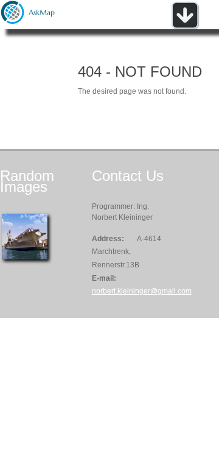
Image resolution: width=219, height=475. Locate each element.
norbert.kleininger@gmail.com (142, 291)
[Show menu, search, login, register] (185, 27)
